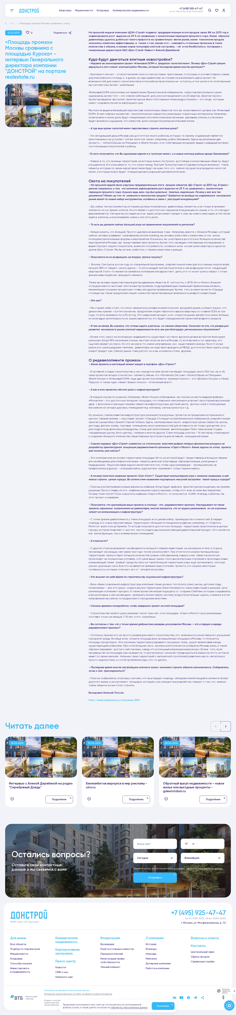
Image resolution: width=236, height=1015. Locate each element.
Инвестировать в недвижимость (20, 970)
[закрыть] (234, 990)
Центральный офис (202, 951)
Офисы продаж (200, 956)
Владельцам (110, 938)
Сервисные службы (202, 961)
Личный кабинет (110, 967)
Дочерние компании (158, 963)
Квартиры (65, 10)
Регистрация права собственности (112, 960)
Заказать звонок (192, 12)
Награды (151, 953)
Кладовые (103, 10)
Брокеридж (107, 944)
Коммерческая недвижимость (131, 10)
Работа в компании (157, 968)
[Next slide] (226, 726)
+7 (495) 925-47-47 (191, 8)
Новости (60, 967)
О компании (155, 938)
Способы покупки (21, 963)
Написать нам (64, 976)
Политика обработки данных (226, 991)
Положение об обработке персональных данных (66, 990)
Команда (151, 948)
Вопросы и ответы (205, 938)
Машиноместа (84, 10)
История (151, 944)
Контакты (198, 946)
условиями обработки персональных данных (198, 868)
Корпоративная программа (67, 951)
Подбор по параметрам (25, 948)
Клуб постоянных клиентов (117, 948)
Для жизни (18, 938)
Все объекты (18, 944)
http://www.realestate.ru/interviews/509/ (114, 700)
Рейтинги (151, 958)
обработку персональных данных (129, 1007)
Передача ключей (112, 953)
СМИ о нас (61, 972)
